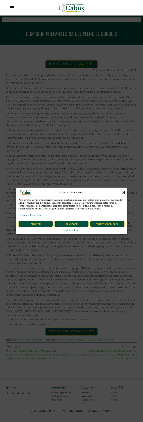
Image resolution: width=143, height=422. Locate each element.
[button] (123, 192)
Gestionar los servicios (31, 215)
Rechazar (71, 224)
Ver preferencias (107, 224)
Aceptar (36, 224)
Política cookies (70, 230)
